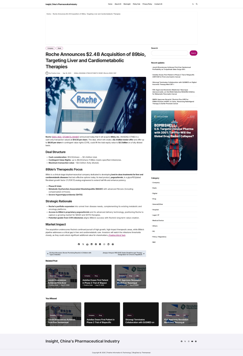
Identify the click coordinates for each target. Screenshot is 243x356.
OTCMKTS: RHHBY (97, 73)
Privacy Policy (147, 4)
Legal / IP (155, 215)
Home (110, 4)
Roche (106, 73)
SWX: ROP (113, 73)
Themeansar (146, 353)
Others (154, 226)
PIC (61, 276)
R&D (154, 242)
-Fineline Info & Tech (116, 235)
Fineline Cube (53, 285)
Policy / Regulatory (159, 237)
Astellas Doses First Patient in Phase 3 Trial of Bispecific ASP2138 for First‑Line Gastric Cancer (173, 76)
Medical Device (158, 220)
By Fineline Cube (54, 73)
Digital (154, 193)
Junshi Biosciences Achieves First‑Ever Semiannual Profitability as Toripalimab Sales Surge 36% (171, 68)
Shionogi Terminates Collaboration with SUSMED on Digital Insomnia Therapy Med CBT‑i (174, 83)
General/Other (157, 204)
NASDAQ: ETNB (85, 73)
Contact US (158, 4)
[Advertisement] (121, 29)
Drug (96, 276)
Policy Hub (136, 4)
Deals (59, 48)
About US (118, 4)
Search (154, 48)
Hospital (155, 210)
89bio (77, 73)
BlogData (136, 353)
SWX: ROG (56, 137)
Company (50, 48)
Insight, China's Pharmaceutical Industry (61, 4)
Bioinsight (127, 4)
